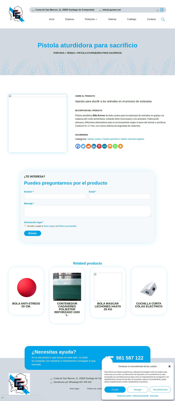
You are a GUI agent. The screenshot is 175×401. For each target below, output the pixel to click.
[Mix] (109, 146)
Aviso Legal (49, 226)
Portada (58, 53)
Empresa (69, 19)
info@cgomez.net (112, 10)
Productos (90, 19)
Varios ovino (94, 139)
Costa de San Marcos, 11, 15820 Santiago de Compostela (64, 10)
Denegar (138, 389)
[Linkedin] (93, 146)
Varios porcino (110, 139)
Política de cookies (124, 396)
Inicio (51, 19)
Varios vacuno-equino (132, 139)
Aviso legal (154, 396)
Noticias (112, 19)
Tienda (71, 53)
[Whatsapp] (115, 146)
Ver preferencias (160, 389)
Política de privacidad (141, 396)
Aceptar (115, 389)
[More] (120, 146)
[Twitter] (83, 146)
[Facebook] (77, 146)
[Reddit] (88, 146)
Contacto (151, 19)
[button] (169, 366)
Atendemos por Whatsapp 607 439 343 (72, 382)
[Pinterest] (99, 146)
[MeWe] (104, 146)
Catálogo (131, 19)
